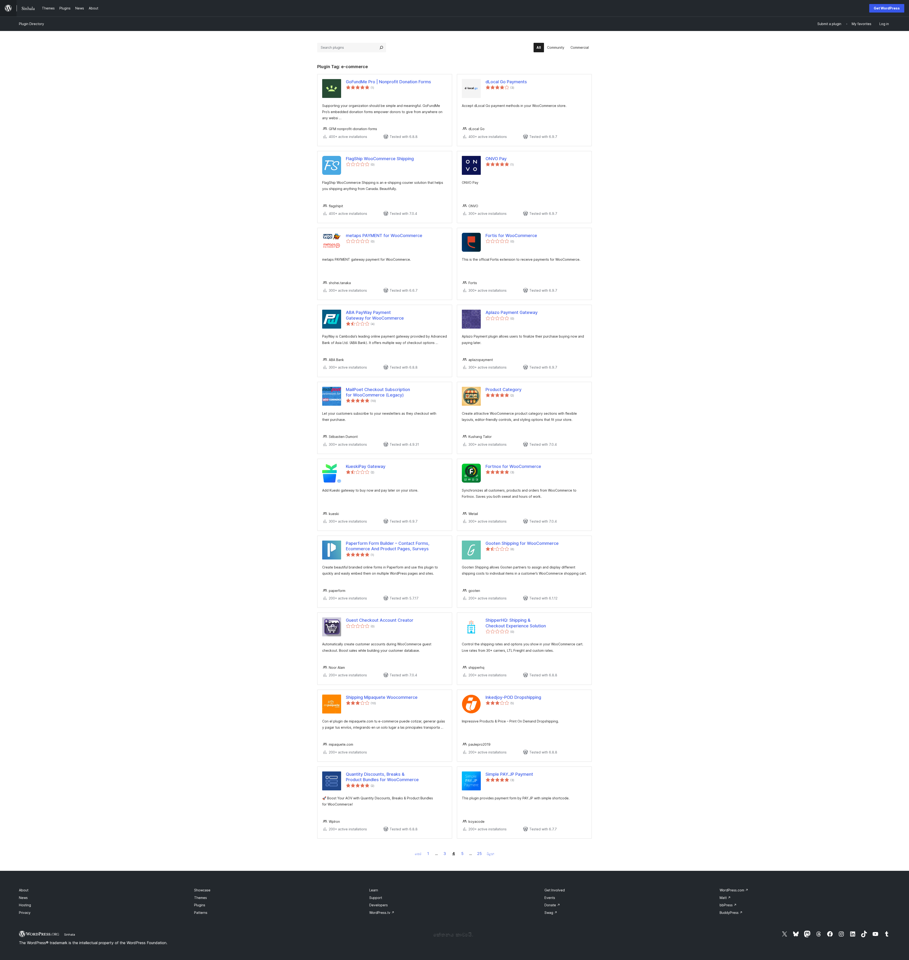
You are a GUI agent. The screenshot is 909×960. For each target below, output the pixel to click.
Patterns (200, 913)
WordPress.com (734, 890)
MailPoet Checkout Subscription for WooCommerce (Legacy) (378, 392)
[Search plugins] (381, 47)
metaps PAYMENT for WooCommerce (384, 235)
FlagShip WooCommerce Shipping (380, 158)
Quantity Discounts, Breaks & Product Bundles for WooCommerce (382, 777)
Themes (200, 898)
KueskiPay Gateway (365, 466)
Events (549, 898)
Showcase (202, 890)
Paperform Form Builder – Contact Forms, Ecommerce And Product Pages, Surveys (387, 546)
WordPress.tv (381, 913)
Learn (373, 890)
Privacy (25, 913)
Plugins (199, 905)
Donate (552, 905)
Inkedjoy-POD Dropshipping (513, 697)
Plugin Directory (31, 24)
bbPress (728, 905)
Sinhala (69, 934)
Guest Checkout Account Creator (379, 620)
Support (375, 898)
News (23, 898)
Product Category (503, 389)
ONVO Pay (496, 158)
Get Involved (554, 890)
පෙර (418, 854)
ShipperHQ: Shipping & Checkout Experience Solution (516, 623)
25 (479, 853)
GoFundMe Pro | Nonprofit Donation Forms (388, 81)
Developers (378, 905)
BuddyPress (731, 913)
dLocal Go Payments (506, 81)
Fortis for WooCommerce (511, 235)
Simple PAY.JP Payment (509, 774)
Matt (725, 898)
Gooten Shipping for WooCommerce (522, 543)
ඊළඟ (490, 854)
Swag (550, 913)
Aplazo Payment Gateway (512, 312)
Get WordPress (887, 8)
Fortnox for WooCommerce (513, 466)
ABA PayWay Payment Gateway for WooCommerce (375, 315)
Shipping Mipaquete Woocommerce (382, 697)
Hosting (25, 905)
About (23, 890)
